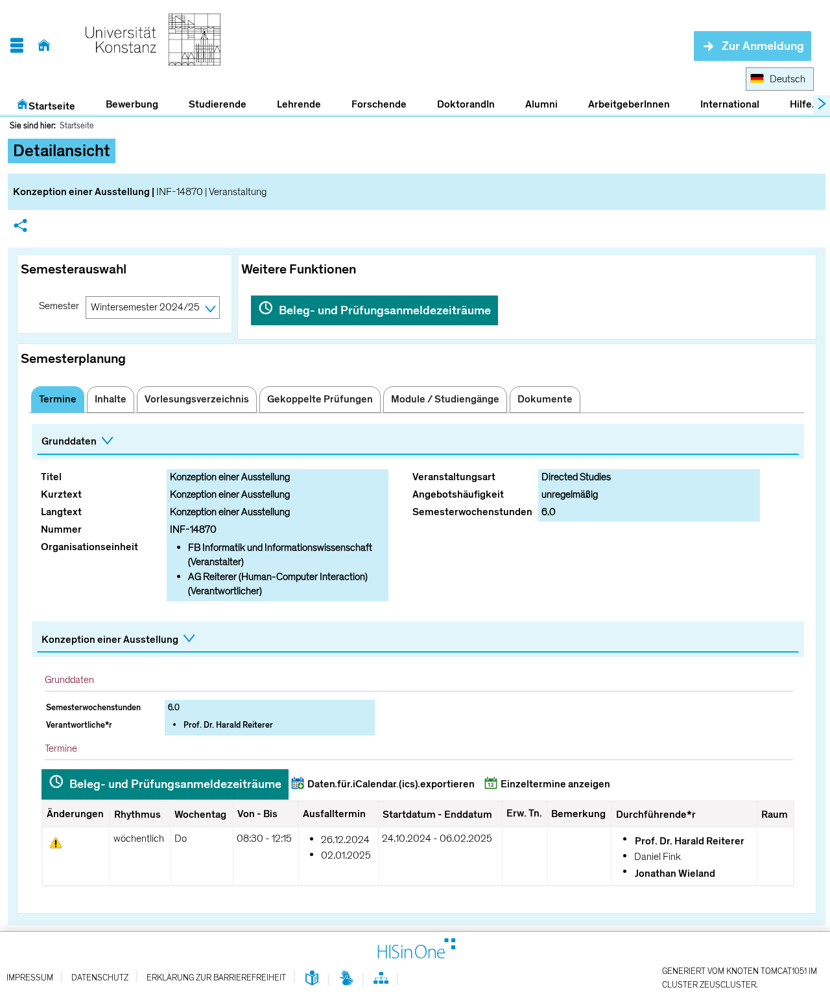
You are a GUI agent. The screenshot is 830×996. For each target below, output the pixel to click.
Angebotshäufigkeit (458, 494)
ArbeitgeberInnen (629, 104)
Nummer (61, 529)
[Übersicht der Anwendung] (381, 980)
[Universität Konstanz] (153, 46)
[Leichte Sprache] (312, 979)
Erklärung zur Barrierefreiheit (216, 978)
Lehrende (299, 104)
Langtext (61, 511)
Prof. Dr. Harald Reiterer (228, 725)
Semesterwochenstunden (472, 511)
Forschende (379, 104)
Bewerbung (124, 105)
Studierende (217, 104)
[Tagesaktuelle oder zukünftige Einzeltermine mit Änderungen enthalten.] (56, 842)
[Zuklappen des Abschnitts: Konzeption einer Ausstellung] (418, 640)
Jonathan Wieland (675, 873)
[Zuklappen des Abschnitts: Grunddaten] (418, 442)
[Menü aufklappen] (16, 46)
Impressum (29, 978)
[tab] (57, 399)
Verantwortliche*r (79, 725)
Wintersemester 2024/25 (145, 307)
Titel (51, 476)
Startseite (52, 106)
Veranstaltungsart (453, 476)
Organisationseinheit (89, 546)
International (729, 104)
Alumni (541, 104)
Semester (59, 305)
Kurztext (61, 494)
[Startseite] (43, 46)
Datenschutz (99, 978)
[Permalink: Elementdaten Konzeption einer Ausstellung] (20, 227)
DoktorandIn (466, 104)
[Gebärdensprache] (346, 979)
